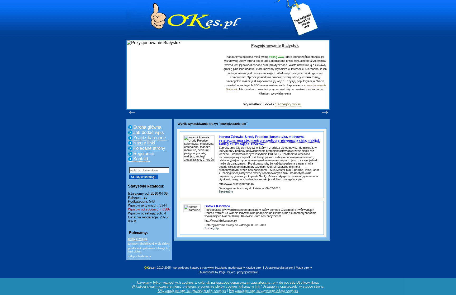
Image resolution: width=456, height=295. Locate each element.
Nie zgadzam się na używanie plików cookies (263, 290)
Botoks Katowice (217, 206)
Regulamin (143, 153)
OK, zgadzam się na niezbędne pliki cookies (192, 290)
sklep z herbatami (139, 256)
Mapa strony (304, 267)
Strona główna (147, 127)
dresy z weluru (137, 238)
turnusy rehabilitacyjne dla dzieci (148, 243)
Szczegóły (226, 191)
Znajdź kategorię (149, 137)
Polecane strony (149, 148)
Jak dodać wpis (148, 132)
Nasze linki (144, 143)
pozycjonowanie (247, 272)
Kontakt (140, 158)
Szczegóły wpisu (288, 104)
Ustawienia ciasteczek (279, 267)
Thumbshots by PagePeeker (216, 272)
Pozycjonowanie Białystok (275, 45)
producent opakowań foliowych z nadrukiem (149, 250)
